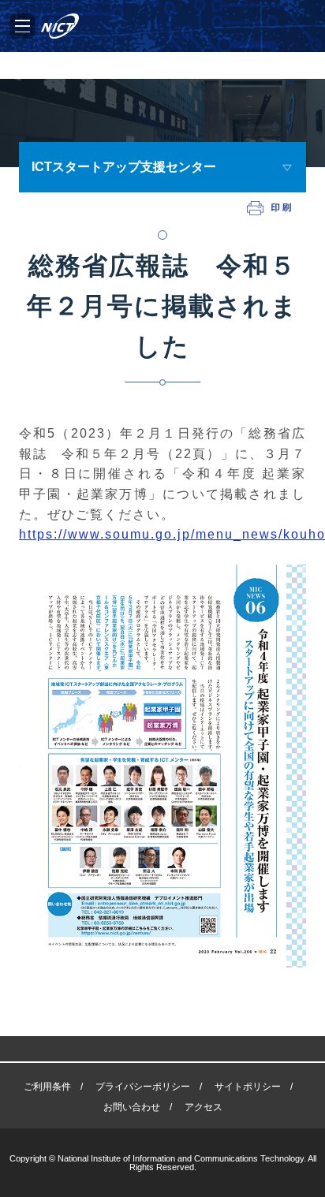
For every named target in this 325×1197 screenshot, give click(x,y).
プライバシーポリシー (142, 1086)
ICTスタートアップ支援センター (124, 166)
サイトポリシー (248, 1086)
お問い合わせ (131, 1107)
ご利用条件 (47, 1086)
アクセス (203, 1107)
